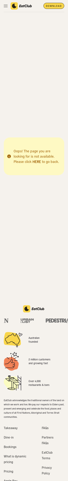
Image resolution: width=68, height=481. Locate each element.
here (36, 161)
